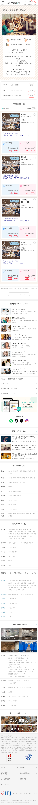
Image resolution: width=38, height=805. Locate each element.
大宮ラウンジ (12, 692)
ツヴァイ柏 (20, 687)
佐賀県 (15, 513)
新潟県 (10, 495)
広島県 (15, 505)
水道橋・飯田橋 (12, 538)
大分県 (23, 513)
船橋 (14, 547)
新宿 (9, 529)
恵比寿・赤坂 (12, 531)
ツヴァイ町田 (12, 671)
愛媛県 (15, 509)
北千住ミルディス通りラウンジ (17, 667)
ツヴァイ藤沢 (12, 683)
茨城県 (29, 471)
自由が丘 (11, 536)
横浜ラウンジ (12, 680)
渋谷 (35, 534)
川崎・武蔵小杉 (24, 543)
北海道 (10, 487)
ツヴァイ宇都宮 (12, 701)
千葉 (9, 547)
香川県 (10, 509)
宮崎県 (28, 513)
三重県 (23, 482)
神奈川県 (15, 471)
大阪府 (10, 478)
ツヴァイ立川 (31, 669)
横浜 (9, 543)
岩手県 (10, 491)
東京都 (10, 471)
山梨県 (15, 495)
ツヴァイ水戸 (24, 696)
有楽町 (13, 529)
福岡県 (10, 513)
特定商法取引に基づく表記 (5, 773)
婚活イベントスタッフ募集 (9, 388)
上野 (33, 531)
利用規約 (22, 767)
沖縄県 (10, 516)
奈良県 (28, 478)
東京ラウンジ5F (13, 658)
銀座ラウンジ (25, 655)
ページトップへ (20, 294)
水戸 (14, 556)
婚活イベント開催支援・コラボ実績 (12, 379)
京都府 (15, 478)
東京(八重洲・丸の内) (25, 529)
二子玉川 (30, 534)
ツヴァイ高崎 (12, 705)
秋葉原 (10, 534)
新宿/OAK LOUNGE (14, 665)
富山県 (10, 500)
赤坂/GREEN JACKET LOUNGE (26, 671)
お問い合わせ (24, 779)
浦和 (16, 552)
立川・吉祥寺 (21, 534)
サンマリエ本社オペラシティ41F (17, 669)
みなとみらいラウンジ (23, 680)
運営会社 (3, 767)
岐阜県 (19, 482)
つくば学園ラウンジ (14, 696)
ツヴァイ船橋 (27, 687)
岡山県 (10, 505)
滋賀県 (23, 478)
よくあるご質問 (5, 779)
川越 (13, 552)
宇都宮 (10, 561)
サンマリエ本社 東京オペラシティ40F (19, 676)
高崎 (9, 565)
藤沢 (30, 543)
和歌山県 (32, 478)
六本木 (18, 531)
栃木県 (33, 471)
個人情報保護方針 (25, 773)
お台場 (16, 536)
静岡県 (15, 482)
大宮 (9, 552)
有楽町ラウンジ (22, 660)
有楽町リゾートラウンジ (25, 658)
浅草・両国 (21, 538)
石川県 (15, 500)
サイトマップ (5, 784)
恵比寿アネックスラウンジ (28, 662)
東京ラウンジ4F (13, 660)
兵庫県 (19, 478)
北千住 (15, 534)
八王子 (20, 536)
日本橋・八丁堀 (27, 536)
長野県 (19, 495)
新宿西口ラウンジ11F (14, 655)
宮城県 (15, 491)
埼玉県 (24, 471)
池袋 (22, 531)
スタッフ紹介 (5, 384)
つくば (10, 556)
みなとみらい (15, 543)
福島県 (19, 491)
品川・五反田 (28, 531)
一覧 (36, 431)
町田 (26, 534)
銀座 (17, 529)
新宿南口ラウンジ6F (14, 662)
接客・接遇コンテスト (8, 393)
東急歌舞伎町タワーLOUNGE (16, 674)
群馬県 (10, 473)
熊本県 (19, 513)
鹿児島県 (32, 513)
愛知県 (10, 482)
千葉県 (20, 471)
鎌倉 (33, 543)
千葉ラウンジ (12, 687)
